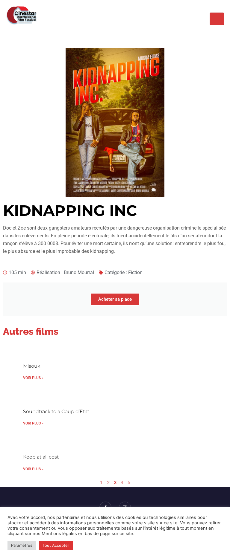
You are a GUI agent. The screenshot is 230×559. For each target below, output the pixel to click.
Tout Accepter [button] (56, 545)
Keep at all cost (41, 457)
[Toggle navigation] (217, 19)
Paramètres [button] (21, 545)
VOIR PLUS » (33, 378)
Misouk (31, 366)
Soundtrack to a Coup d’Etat (56, 411)
